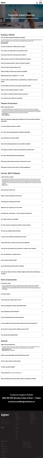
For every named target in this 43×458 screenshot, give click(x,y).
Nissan (17, 422)
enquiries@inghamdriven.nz (6, 422)
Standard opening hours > (7, 349)
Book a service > (5, 185)
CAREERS (40, 0)
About (2, 443)
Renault (17, 427)
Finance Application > (6, 115)
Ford (16, 436)
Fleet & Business (4, 451)
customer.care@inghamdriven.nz (21, 402)
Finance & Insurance (5, 450)
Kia (16, 426)
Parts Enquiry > (5, 289)
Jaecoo (17, 433)
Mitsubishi (17, 417)
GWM (17, 434)
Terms (41, 457)
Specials (2, 444)
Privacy (38, 457)
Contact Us (3, 455)
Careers (2, 453)
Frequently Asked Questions (28, 445)
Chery (17, 438)
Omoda (17, 431)
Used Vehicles (4, 446)
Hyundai (17, 415)
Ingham (5, 457)
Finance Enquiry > (5, 113)
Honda (17, 429)
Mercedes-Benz (18, 419)
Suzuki (17, 424)
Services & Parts (4, 448)
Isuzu (17, 421)
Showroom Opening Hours (27, 447)
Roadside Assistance (27, 443)
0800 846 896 (7, 398)
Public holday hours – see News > (8, 350)
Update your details (26, 441)
